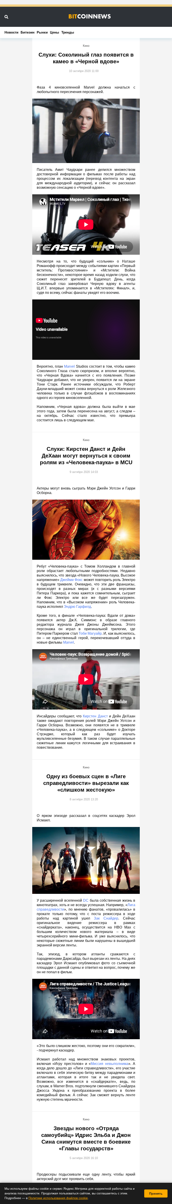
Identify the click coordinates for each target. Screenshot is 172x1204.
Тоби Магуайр (90, 633)
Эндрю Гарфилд (77, 606)
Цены (54, 32)
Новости (11, 32)
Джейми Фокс (71, 580)
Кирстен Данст (95, 716)
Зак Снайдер (106, 918)
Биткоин (27, 32)
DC (85, 900)
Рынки (42, 32)
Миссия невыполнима (109, 1064)
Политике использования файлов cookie (58, 1198)
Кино (86, 45)
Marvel (69, 366)
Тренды (67, 32)
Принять (156, 1193)
